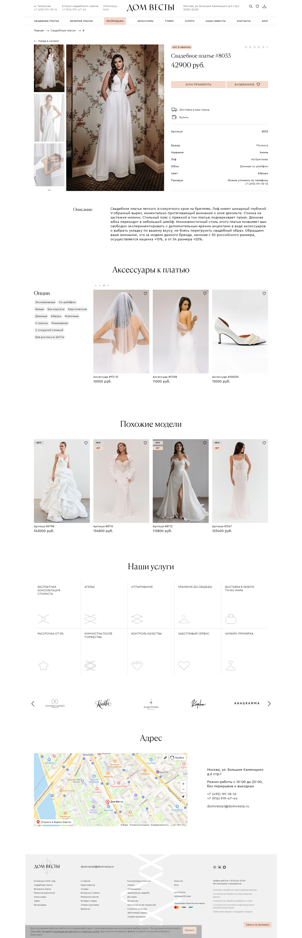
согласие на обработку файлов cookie (76, 931)
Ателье (89, 587)
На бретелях (259, 159)
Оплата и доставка (90, 905)
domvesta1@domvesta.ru (228, 806)
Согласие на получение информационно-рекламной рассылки (234, 906)
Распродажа (40, 905)
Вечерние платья (42, 889)
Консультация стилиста (139, 881)
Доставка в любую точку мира (239, 589)
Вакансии (85, 909)
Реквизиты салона (90, 897)
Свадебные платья (43, 885)
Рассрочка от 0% (51, 633)
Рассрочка (132, 901)
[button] (49, 188)
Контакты (179, 892)
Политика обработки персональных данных (235, 890)
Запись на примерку (257, 925)
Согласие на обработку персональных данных (232, 895)
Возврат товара (89, 901)
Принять (189, 930)
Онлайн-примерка (239, 633)
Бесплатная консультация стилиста (49, 590)
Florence (262, 145)
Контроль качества (146, 633)
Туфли (37, 901)
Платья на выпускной (44, 893)
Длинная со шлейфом (254, 166)
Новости (178, 881)
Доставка (132, 897)
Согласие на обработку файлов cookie (232, 901)
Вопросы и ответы (90, 893)
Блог (176, 885)
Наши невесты (88, 885)
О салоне (85, 881)
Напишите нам (182, 896)
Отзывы (84, 889)
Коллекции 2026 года (44, 881)
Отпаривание (142, 587)
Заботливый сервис (193, 633)
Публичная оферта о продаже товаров (232, 912)
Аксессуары (40, 897)
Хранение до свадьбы (195, 587)
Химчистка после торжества (98, 635)
